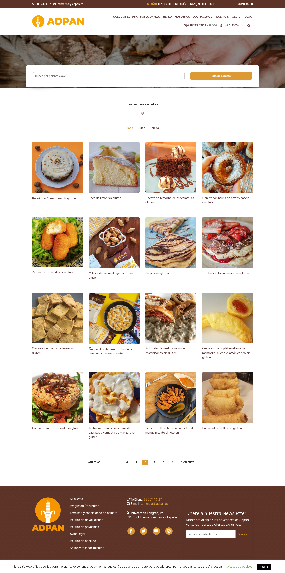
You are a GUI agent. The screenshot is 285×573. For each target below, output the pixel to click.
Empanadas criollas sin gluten (222, 428)
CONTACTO (245, 4)
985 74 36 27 (153, 499)
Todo (129, 128)
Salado (154, 128)
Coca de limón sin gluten (105, 198)
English (164, 4)
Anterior (94, 462)
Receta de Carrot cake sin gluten (54, 198)
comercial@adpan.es (70, 4)
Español (151, 4)
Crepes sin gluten (157, 273)
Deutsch (209, 4)
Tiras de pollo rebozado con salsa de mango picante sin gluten (169, 430)
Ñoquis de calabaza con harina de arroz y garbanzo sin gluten (111, 351)
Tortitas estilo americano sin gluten (225, 273)
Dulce (141, 128)
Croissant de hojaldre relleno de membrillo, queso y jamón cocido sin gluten (226, 352)
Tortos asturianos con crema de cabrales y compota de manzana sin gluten (112, 432)
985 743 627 (43, 4)
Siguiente (187, 462)
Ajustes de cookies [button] (239, 566)
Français (195, 4)
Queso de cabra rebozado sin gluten (56, 428)
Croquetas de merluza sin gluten (53, 272)
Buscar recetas (221, 76)
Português (179, 4)
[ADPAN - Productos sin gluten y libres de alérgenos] (58, 21)
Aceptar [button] (264, 566)
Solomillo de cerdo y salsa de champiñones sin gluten (165, 350)
